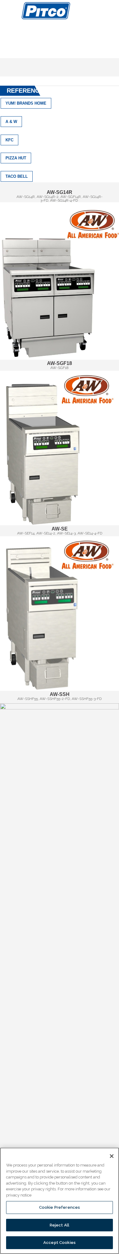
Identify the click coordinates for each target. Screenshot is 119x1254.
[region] (59, 1201)
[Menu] (11, 11)
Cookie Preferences (59, 1207)
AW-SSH (60, 694)
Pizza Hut (15, 158)
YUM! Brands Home (25, 103)
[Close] (111, 1156)
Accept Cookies (59, 1242)
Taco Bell (16, 176)
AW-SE (60, 528)
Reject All (59, 1225)
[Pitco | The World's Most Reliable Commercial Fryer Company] (46, 10)
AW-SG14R (59, 192)
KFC (9, 140)
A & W (11, 121)
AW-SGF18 (59, 363)
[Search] (112, 10)
